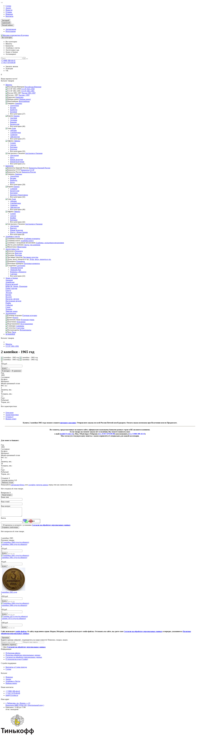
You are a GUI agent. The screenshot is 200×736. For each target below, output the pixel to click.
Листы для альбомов (32, 245)
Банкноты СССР (27, 170)
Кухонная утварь (27, 320)
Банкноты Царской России (39, 168)
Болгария (13, 193)
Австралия (14, 155)
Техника (9, 309)
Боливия (13, 112)
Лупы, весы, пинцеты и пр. (40, 259)
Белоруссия (14, 124)
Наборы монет (25, 99)
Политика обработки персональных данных (23, 655)
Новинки (9, 14)
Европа (16, 116)
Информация (6, 649)
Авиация (9, 280)
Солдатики (21, 266)
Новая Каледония (17, 162)
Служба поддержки (8, 663)
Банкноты (9, 166)
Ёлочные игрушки (29, 315)
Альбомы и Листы (13, 681)
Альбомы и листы (13, 236)
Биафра (13, 218)
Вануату (13, 228)
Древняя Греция (16, 268)
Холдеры (18, 255)
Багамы (13, 108)
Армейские (10, 282)
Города (8, 290)
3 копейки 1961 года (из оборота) (14, 557)
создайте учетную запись (38, 485)
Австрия (13, 118)
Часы (14, 332)
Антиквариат (11, 313)
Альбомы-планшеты (32, 239)
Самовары (20, 326)
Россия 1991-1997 (29, 93)
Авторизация (11, 29)
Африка (17, 141)
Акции (8, 8)
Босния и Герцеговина (19, 195)
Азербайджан (15, 133)
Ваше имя (5, 497)
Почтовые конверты (32, 263)
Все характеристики (9, 406)
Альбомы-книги (27, 241)
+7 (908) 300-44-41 (8, 60)
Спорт (8, 307)
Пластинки (21, 322)
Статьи (8, 6)
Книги (15, 318)
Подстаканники (26, 324)
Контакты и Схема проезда (16, 667)
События (9, 305)
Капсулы (18, 253)
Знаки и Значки (12, 278)
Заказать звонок (12, 66)
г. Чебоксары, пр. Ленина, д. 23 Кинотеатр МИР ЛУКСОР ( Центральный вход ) (25, 704)
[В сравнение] (14, 553)
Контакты (9, 16)
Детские (9, 293)
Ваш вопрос (5, 506)
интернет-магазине (68, 423)
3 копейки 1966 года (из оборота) (14, 605)
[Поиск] (27, 58)
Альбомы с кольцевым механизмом (50, 243)
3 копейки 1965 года (9, 592)
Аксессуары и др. (12, 249)
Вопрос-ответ (11, 419)
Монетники (21, 247)
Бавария (13, 122)
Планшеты (20, 261)
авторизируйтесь (17, 485)
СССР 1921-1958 (27, 89)
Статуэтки (20, 328)
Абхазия (13, 130)
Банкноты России (29, 172)
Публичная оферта (13, 653)
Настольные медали (13, 301)
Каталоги (19, 251)
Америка (18, 103)
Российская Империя (33, 87)
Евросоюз (19, 97)
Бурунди (13, 149)
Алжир (13, 143)
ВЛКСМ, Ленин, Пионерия (16, 286)
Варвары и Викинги (18, 272)
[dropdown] (2, 2)
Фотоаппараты (25, 330)
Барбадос (13, 110)
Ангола (13, 145)
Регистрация (11, 31)
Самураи (13, 274)
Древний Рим (15, 270)
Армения (13, 135)
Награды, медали (12, 299)
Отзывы (9, 12)
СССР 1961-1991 (27, 91)
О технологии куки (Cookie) (17, 659)
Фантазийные (24, 101)
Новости (9, 10)
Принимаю (5, 638)
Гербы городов (11, 288)
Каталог (4, 673)
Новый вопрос (7, 495)
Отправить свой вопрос (10, 527)
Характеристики (12, 415)
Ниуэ (12, 157)
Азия (14, 128)
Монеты (9, 85)
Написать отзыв (7, 482)
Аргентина (14, 105)
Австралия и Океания (33, 153)
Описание (10, 413)
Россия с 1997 (24, 95)
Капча (3, 518)
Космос (8, 295)
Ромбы (8, 303)
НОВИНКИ (10, 334)
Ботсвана (13, 147)
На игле (9, 297)
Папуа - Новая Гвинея (19, 232)
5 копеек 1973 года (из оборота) (13, 618)
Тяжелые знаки (11, 311)
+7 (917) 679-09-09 (8, 63)
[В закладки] (11, 553)
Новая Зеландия (16, 160)
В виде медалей (12, 284)
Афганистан (15, 137)
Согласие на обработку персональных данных (24, 657)
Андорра (13, 120)
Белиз (12, 182)
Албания (13, 189)
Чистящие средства (30, 257)
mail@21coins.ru (12, 695)
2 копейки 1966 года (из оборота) (14, 544)
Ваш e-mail (5, 502)
